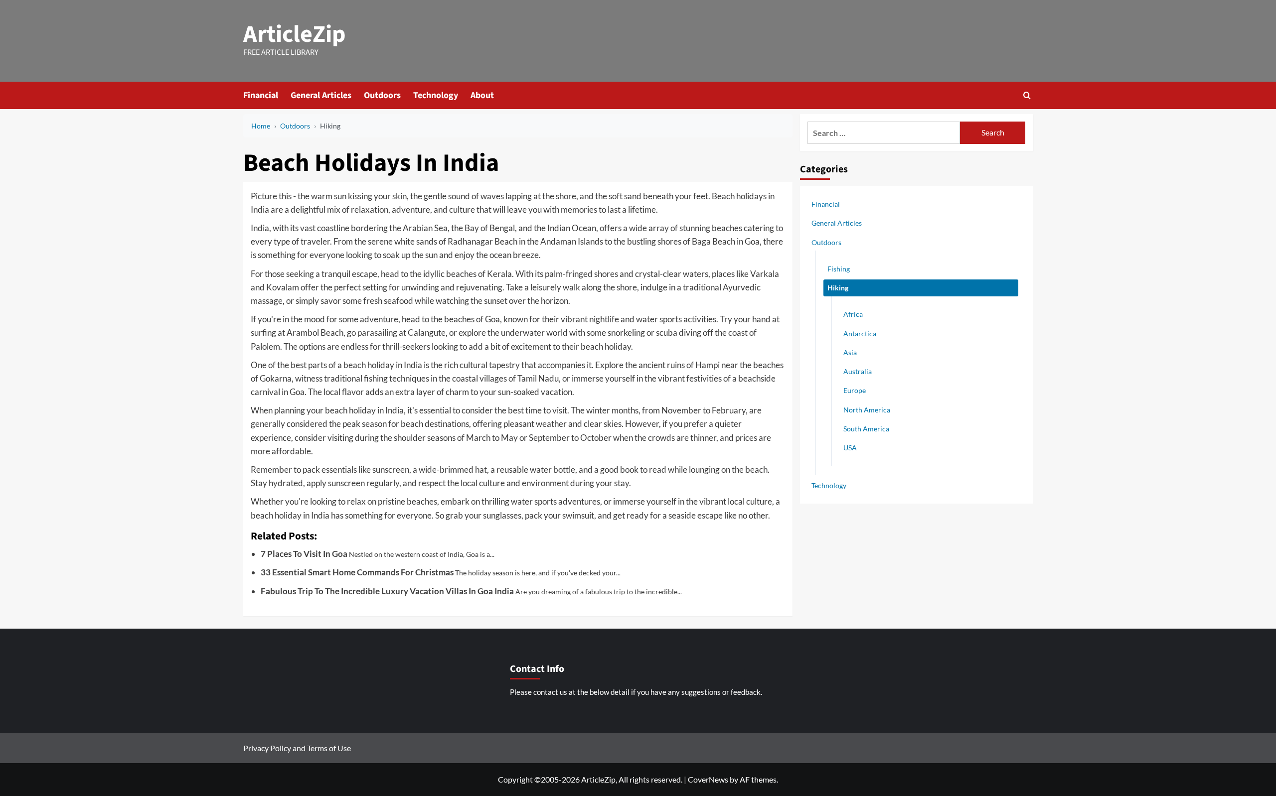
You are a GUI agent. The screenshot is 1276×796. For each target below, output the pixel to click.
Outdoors (382, 95)
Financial (260, 95)
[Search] (1027, 95)
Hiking (837, 287)
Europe (854, 390)
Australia (857, 371)
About (482, 95)
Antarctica (859, 333)
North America (866, 409)
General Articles (321, 95)
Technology (435, 95)
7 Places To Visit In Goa (304, 553)
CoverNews (708, 779)
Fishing (838, 269)
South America (866, 428)
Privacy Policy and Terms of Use (297, 748)
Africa (853, 314)
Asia (850, 352)
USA (850, 447)
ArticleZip (294, 34)
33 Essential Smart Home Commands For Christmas (357, 572)
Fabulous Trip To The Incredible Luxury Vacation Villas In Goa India (387, 591)
